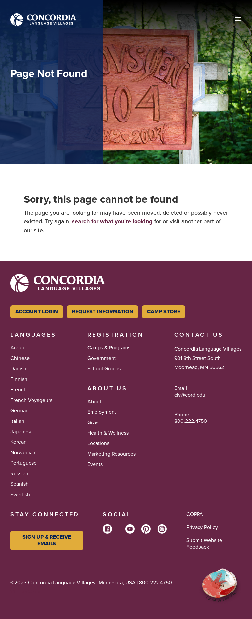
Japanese (21, 431)
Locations (98, 443)
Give (92, 422)
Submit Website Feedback (204, 543)
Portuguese (23, 463)
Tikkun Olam (25, 591)
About (94, 401)
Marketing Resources (111, 454)
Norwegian (22, 452)
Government (101, 358)
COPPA (194, 514)
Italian (17, 421)
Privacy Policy (202, 527)
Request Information (102, 311)
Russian (19, 473)
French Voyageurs (31, 400)
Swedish (20, 494)
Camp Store (163, 311)
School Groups (104, 369)
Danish (18, 369)
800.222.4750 (190, 421)
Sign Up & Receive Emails (46, 540)
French (18, 389)
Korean (18, 442)
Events (95, 464)
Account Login (36, 311)
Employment (101, 412)
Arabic (17, 348)
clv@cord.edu (189, 395)
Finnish (18, 379)
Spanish (19, 484)
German (19, 410)
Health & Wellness (108, 433)
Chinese (20, 358)
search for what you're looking (112, 221)
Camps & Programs (108, 348)
